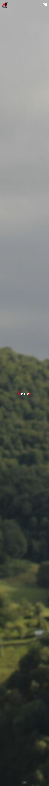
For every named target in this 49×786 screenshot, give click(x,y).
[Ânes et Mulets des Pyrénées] (4, 4)
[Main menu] (45, 4)
